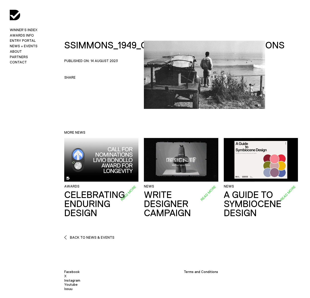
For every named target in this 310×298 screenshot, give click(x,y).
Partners (19, 57)
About (16, 51)
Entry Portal (23, 41)
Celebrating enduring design (94, 204)
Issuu (68, 289)
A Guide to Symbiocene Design (252, 204)
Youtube (71, 284)
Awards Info (22, 35)
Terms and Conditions (201, 272)
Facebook (72, 272)
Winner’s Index (23, 30)
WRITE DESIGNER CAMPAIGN (167, 204)
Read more (128, 193)
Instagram (72, 280)
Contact (18, 62)
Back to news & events (91, 237)
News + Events (23, 46)
